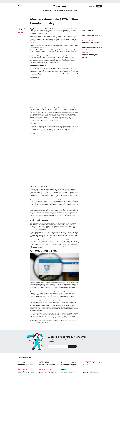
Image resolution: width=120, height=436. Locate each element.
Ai (18, 361)
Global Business (86, 33)
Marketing (62, 10)
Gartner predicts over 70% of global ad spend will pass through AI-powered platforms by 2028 (70, 364)
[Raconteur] (60, 6)
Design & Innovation (87, 40)
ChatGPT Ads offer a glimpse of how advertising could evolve (70, 371)
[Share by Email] (24, 29)
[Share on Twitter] (19, 29)
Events (75, 10)
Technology (48, 10)
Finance (56, 10)
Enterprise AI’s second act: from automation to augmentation (26, 363)
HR (43, 10)
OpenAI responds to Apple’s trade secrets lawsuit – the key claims (26, 371)
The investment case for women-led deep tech (92, 363)
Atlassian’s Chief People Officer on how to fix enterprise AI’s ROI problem (49, 363)
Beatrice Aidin (21, 32)
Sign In (99, 6)
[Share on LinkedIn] (21, 29)
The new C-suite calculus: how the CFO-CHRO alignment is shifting (91, 371)
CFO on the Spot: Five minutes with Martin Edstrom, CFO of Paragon (48, 371)
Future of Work (86, 46)
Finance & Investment (89, 361)
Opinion (63, 369)
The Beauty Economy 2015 (37, 15)
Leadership (69, 10)
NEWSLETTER (91, 6)
